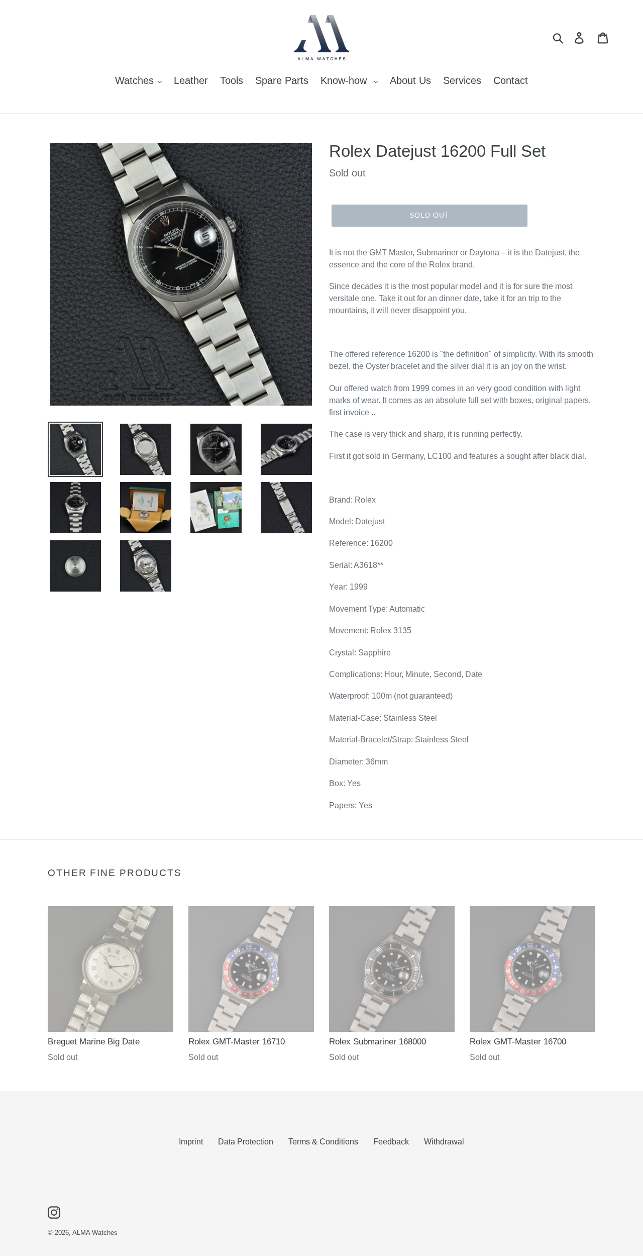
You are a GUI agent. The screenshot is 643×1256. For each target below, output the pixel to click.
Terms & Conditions (323, 1141)
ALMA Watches (95, 1232)
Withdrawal (444, 1141)
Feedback (391, 1141)
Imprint (191, 1141)
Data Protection (245, 1141)
